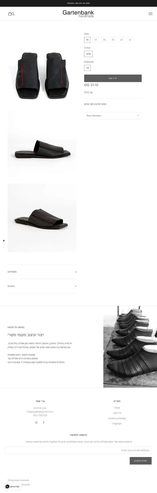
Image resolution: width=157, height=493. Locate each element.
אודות (117, 407)
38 (104, 39)
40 (121, 39)
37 (95, 39)
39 (113, 39)
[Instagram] (36, 422)
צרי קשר (117, 413)
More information (94, 115)
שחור (88, 53)
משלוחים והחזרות (117, 418)
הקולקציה (117, 423)
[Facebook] (43, 422)
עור (87, 67)
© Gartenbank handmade (18, 480)
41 (130, 39)
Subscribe (140, 460)
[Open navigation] (150, 13)
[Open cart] (9, 13)
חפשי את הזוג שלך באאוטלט (78, 3)
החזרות (11, 286)
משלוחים (12, 271)
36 (87, 39)
